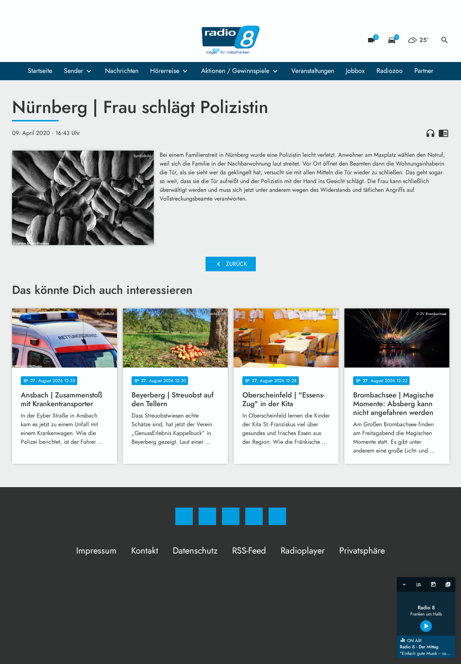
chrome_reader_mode (443, 133)
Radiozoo (389, 70)
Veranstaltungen (312, 70)
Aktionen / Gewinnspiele (235, 70)
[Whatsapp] (48, 40)
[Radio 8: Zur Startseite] (230, 40)
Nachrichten (121, 70)
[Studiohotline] (63, 40)
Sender (73, 70)
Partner (423, 70)
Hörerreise (164, 70)
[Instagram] (34, 40)
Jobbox (355, 70)
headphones (430, 133)
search (444, 40)
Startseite (40, 70)
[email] (77, 40)
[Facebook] (19, 40)
